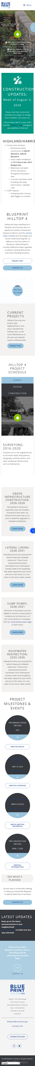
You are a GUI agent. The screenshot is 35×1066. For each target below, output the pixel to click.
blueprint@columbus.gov (17, 1021)
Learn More (17, 529)
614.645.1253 (17, 1026)
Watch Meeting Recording (17, 825)
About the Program (17, 999)
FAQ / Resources (17, 1008)
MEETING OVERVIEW (17, 785)
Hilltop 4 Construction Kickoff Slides (18, 43)
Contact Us (17, 268)
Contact (17, 1014)
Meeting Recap (17, 747)
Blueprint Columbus (5, 5)
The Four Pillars (17, 1002)
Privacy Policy (12, 1062)
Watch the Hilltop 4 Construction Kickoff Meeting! (17, 51)
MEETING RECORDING (18, 291)
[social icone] (14, 1046)
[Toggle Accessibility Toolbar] (32, 530)
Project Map (17, 261)
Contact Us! (17, 902)
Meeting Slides (17, 771)
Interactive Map (17, 1011)
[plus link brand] (17, 737)
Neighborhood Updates (17, 1005)
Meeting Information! (17, 866)
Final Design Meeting (18, 799)
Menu (29, 5)
